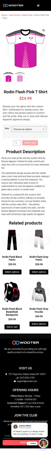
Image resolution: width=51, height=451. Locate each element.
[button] (43, 30)
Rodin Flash (27, 15)
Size (7, 128)
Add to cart (30, 142)
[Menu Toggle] (38, 5)
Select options (12, 272)
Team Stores (14, 15)
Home (4, 15)
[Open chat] (43, 443)
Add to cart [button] (12, 327)
